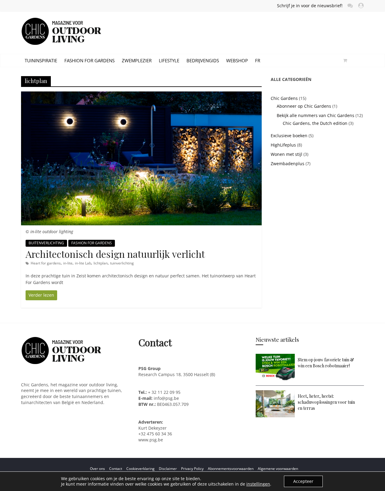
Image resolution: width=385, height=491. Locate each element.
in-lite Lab (83, 263)
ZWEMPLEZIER (137, 60)
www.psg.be (151, 440)
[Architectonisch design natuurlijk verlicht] (141, 94)
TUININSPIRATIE (41, 60)
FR (257, 60)
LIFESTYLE (169, 60)
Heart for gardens (46, 263)
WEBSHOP (237, 60)
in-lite (67, 263)
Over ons (97, 468)
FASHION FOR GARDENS (89, 60)
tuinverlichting (122, 263)
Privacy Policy (192, 468)
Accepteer (303, 481)
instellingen (258, 484)
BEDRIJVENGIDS (202, 60)
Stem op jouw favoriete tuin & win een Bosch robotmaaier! (326, 363)
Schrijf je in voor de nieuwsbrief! (310, 5)
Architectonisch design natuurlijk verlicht (115, 253)
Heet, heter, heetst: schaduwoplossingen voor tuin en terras (326, 402)
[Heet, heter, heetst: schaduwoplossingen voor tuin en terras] (275, 393)
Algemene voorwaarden (278, 468)
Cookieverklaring (140, 468)
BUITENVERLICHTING (46, 243)
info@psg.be (166, 398)
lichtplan (101, 263)
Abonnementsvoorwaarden (231, 468)
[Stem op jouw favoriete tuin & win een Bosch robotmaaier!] (275, 357)
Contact (115, 468)
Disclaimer (168, 468)
